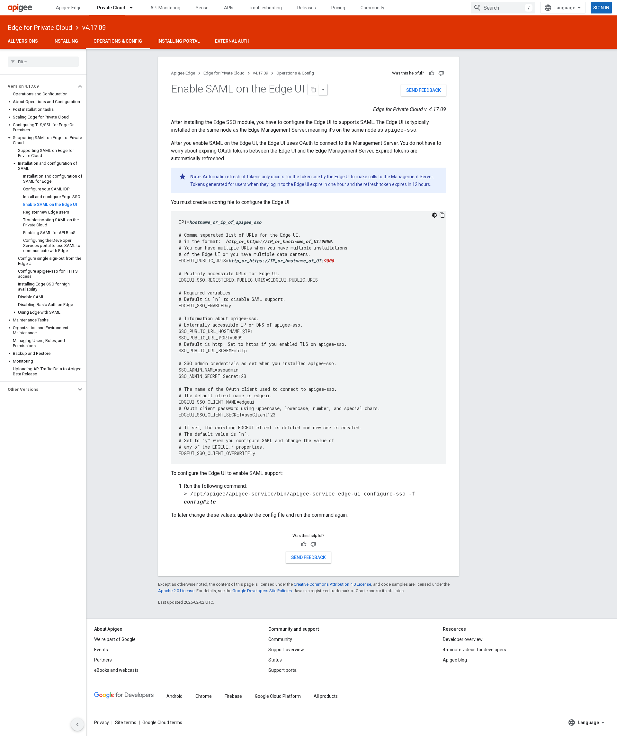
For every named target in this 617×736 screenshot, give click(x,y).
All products (326, 696)
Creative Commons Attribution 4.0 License (332, 584)
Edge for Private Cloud (40, 27)
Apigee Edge (69, 7)
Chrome (203, 696)
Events (101, 649)
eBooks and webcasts (116, 670)
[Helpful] (431, 73)
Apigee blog (455, 659)
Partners (103, 659)
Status (275, 659)
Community (372, 7)
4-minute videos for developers (474, 649)
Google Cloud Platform (278, 696)
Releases (306, 7)
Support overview (286, 649)
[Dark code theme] (434, 215)
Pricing (338, 7)
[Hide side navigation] (77, 724)
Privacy (101, 722)
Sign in (601, 7)
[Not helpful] (441, 73)
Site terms (125, 722)
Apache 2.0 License (176, 590)
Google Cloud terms (162, 722)
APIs (228, 7)
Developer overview (463, 639)
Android (174, 696)
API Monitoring (165, 7)
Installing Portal (178, 41)
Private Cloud (111, 7)
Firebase (233, 696)
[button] (38, 86)
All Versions (23, 41)
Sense (202, 7)
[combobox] (503, 7)
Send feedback (423, 90)
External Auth (232, 41)
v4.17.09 (94, 27)
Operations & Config (118, 41)
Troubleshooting (265, 7)
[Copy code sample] (442, 215)
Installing (65, 41)
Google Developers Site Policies (262, 590)
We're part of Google (115, 639)
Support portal (283, 670)
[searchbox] (43, 62)
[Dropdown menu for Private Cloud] (134, 7)
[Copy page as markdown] (313, 89)
